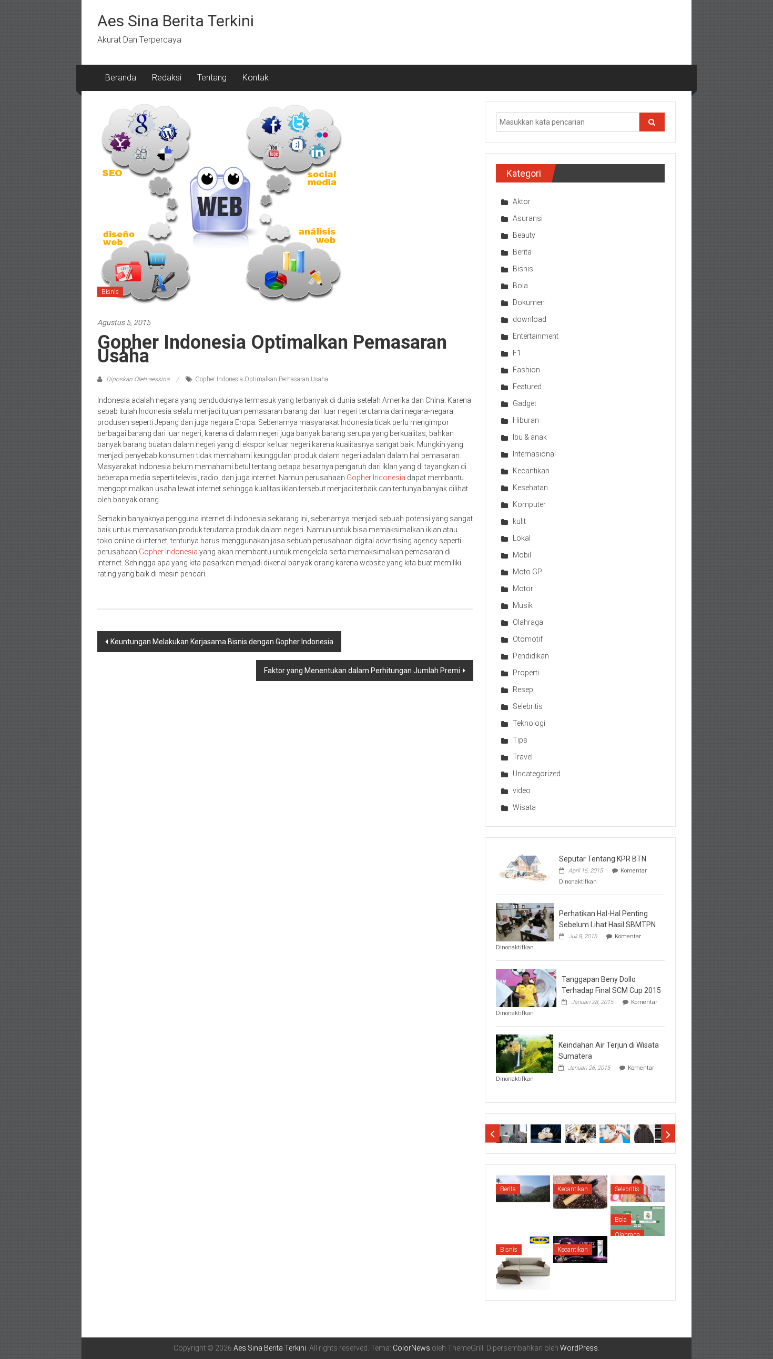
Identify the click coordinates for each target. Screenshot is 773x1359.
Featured (527, 386)
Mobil (522, 555)
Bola (520, 285)
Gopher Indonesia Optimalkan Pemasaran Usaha (261, 379)
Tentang (212, 78)
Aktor (522, 201)
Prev (492, 1133)
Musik (523, 605)
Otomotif (528, 639)
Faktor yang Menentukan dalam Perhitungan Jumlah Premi (362, 670)
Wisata (524, 807)
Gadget (524, 403)
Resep (523, 689)
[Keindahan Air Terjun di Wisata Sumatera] (524, 1053)
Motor (523, 588)
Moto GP (527, 571)
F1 (517, 353)
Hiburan (526, 420)
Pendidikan (531, 656)
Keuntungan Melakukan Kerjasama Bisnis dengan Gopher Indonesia (221, 641)
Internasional (534, 454)
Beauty (524, 235)
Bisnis (110, 292)
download (529, 319)
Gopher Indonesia (376, 477)
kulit (519, 521)
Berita (522, 252)
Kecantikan (531, 470)
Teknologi (529, 723)
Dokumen (529, 302)
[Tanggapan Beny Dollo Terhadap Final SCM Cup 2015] (526, 987)
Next (668, 1133)
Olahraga (528, 622)
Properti (526, 672)
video (522, 790)
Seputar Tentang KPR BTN (602, 859)
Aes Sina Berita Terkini (175, 21)
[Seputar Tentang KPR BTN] (525, 867)
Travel (523, 757)
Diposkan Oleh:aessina (138, 379)
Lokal (522, 538)
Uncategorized (537, 773)
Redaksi (166, 78)
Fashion (526, 370)
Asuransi (528, 218)
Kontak (255, 78)
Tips (520, 740)
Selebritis (528, 706)
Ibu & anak (530, 437)
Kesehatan (530, 487)
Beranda (120, 78)
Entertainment (535, 336)
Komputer (529, 504)
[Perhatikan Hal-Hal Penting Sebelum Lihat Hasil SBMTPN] (525, 921)
